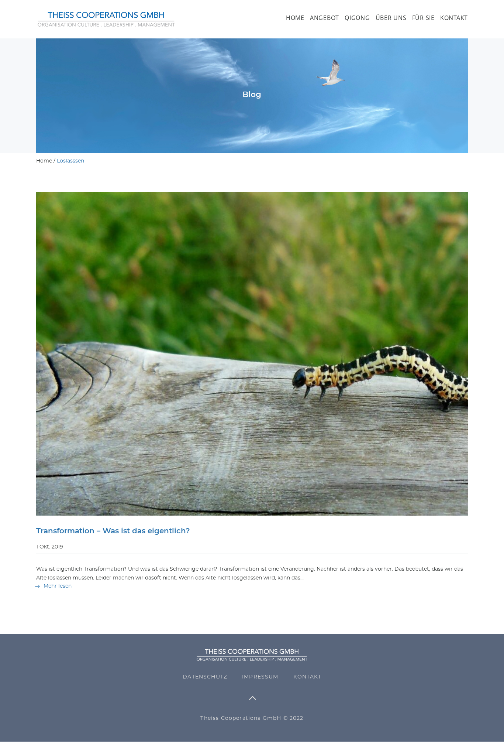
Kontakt (454, 18)
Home (295, 18)
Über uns (391, 18)
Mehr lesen (58, 586)
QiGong (357, 18)
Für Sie (423, 18)
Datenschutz (205, 677)
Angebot (324, 18)
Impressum (260, 677)
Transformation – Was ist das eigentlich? (113, 531)
